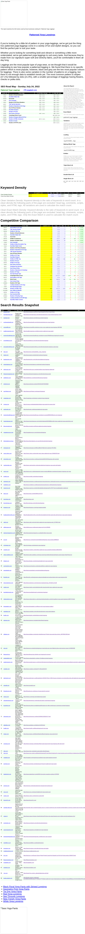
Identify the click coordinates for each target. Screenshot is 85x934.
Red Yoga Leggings (12, 894)
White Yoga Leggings (13, 901)
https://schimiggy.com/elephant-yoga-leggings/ (34, 545)
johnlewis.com (7, 481)
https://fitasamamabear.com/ (30, 859)
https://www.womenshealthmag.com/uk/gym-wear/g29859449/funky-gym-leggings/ (43, 415)
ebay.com (6, 493)
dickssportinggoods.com (9, 836)
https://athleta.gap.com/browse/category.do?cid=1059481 (37, 527)
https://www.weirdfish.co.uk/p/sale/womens (34, 842)
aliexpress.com (7, 716)
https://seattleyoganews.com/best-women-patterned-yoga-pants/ (38, 331)
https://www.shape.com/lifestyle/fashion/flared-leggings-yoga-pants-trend (41, 734)
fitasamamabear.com (8, 859)
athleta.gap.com (7, 527)
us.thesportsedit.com (8, 322)
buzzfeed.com (7, 705)
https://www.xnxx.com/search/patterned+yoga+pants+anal (37, 792)
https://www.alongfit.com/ (29, 685)
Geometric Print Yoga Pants (16, 889)
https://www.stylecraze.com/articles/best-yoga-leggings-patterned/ (39, 369)
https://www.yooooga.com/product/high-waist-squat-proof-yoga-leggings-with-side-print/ (44, 743)
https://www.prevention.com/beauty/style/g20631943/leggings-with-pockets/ (41, 459)
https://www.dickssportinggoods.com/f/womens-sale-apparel (38, 836)
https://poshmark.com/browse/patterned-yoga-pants (35, 409)
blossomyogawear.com (9, 373)
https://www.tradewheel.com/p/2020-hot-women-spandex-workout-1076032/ (41, 774)
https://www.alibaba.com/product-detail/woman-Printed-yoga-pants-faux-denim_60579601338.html (47, 634)
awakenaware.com (8, 662)
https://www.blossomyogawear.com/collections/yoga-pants (37, 373)
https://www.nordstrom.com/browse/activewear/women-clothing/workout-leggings (42, 484)
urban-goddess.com (8, 554)
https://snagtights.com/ (29, 862)
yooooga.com (7, 743)
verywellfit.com (7, 327)
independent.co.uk (8, 599)
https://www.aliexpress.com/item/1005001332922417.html (37, 716)
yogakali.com (46, 225)
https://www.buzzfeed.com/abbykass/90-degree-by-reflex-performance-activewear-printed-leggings (47, 705)
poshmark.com (7, 409)
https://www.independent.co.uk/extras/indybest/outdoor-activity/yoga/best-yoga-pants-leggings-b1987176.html (49, 599)
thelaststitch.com (7, 606)
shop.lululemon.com (8, 582)
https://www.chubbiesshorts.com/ (31, 851)
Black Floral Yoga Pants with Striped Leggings (25, 886)
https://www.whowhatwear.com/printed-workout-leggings (37, 364)
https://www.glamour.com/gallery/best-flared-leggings (36, 620)
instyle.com (6, 587)
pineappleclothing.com (9, 346)
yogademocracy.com (8, 432)
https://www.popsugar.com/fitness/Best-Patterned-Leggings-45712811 (40, 447)
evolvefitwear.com (8, 340)
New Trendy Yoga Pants (14, 899)
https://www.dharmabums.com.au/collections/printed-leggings (38, 441)
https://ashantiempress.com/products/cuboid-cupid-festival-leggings (39, 700)
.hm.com (6, 873)
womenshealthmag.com (9, 335)
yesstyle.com (7, 549)
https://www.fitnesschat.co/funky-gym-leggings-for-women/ (37, 654)
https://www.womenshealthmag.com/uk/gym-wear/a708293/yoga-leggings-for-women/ (44, 335)
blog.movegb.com (8, 426)
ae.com (5, 539)
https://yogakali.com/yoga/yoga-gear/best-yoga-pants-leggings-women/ (40, 757)
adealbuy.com (7, 725)
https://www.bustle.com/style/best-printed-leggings (35, 615)
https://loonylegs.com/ (29, 499)
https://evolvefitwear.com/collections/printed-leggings (36, 340)
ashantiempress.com (8, 700)
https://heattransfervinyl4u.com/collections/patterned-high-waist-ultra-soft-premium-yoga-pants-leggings (48, 514)
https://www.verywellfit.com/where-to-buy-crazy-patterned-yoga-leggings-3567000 (43, 327)
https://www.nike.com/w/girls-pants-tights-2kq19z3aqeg (36, 751)
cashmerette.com (8, 465)
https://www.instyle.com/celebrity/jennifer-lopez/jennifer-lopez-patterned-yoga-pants (43, 587)
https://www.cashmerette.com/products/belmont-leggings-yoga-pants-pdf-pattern (42, 465)
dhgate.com (6, 561)
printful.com (6, 476)
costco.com (6, 795)
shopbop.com (7, 867)
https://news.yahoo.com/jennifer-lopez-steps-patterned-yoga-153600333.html (42, 453)
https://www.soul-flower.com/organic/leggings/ (34, 391)
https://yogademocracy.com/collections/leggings (35, 432)
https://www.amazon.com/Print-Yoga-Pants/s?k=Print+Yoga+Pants (39, 312)
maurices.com (7, 488)
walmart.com (6, 317)
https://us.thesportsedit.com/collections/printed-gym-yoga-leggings (39, 322)
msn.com (6, 753)
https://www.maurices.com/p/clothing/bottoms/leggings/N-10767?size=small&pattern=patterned (46, 488)
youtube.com (7, 668)
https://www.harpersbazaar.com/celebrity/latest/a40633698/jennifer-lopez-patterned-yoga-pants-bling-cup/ (48, 421)
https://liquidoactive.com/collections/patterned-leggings (36, 359)
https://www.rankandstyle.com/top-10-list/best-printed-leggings (38, 658)
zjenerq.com (6, 785)
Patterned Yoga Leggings (10, 90)
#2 (73, 225)
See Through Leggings (14, 896)
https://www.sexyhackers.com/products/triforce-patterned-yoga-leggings (40, 566)
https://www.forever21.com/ (30, 800)
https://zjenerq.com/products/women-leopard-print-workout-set (38, 785)
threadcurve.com (7, 691)
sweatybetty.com (7, 570)
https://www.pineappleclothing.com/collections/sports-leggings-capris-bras (41, 346)
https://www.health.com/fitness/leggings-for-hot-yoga (36, 728)
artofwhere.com (7, 377)
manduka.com (7, 611)
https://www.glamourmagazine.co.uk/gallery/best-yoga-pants (38, 532)
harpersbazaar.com (8, 421)
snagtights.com (7, 862)
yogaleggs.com (7, 398)
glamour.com (7, 620)
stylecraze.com (7, 369)
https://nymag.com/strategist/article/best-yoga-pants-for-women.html (39, 404)
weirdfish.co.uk (7, 842)
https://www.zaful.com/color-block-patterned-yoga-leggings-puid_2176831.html (42, 522)
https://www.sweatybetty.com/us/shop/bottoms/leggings (36, 570)
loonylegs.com (7, 499)
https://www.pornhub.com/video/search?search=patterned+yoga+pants (40, 763)
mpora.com (6, 696)
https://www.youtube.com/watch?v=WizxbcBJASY (35, 668)
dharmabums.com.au (8, 441)
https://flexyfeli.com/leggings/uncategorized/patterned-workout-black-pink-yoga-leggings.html (45, 577)
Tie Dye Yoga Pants (12, 891)
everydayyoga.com (8, 314)
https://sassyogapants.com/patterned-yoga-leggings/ (36, 829)
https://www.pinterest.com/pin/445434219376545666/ (36, 384)
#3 (77, 225)
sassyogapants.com (8, 829)
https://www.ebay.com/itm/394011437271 (33, 493)
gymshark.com (7, 823)
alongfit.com (6, 685)
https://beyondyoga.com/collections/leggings (34, 503)
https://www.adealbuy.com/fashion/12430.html (34, 725)
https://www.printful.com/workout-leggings (33, 476)
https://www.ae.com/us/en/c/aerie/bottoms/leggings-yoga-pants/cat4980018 (41, 539)
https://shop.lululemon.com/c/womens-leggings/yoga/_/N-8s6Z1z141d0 (40, 582)
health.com (6, 728)
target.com (6, 355)
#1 (68, 225)
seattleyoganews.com (9, 331)
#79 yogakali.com (30, 90)
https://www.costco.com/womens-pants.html (34, 795)
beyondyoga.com (8, 503)
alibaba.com (6, 634)
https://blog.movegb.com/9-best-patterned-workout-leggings (37, 426)
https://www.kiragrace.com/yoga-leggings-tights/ (35, 507)
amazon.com (7, 312)
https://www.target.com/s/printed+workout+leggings (35, 355)
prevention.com (7, 459)
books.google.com (8, 878)
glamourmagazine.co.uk (9, 532)
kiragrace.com (7, 507)
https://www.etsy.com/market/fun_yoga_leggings (35, 351)
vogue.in (6, 816)
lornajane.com (7, 848)
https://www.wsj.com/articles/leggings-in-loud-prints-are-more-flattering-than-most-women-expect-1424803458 (49, 648)
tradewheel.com (7, 774)
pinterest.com (7, 384)
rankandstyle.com (8, 658)
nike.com (6, 751)
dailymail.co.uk (7, 678)
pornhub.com (7, 763)
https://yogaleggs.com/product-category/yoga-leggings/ (36, 398)
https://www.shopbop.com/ (30, 867)
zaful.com (6, 522)
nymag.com (6, 404)
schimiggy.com (7, 545)
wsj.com (5, 648)
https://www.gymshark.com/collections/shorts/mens (35, 823)
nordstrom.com (7, 484)
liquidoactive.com (8, 359)
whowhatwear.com (8, 364)
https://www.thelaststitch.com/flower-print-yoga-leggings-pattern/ (38, 606)
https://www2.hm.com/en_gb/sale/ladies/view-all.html (36, 873)
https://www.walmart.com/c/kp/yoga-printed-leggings (36, 317)
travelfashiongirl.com (8, 592)
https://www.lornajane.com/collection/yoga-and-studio (36, 848)
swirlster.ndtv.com (8, 807)
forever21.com (7, 800)
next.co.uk (6, 471)
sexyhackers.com (8, 566)
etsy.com (6, 351)
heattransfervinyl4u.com (9, 514)
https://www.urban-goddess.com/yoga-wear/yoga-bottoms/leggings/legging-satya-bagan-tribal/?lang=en (48, 554)
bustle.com (6, 615)
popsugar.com (7, 447)
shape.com (6, 734)
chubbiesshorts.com (8, 851)
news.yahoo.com (7, 453)
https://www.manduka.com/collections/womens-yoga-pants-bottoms (39, 611)
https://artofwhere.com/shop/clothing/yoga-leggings (35, 377)
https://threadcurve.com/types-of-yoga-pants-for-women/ (37, 691)
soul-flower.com (7, 391)
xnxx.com (6, 792)
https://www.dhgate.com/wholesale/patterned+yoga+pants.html (38, 561)
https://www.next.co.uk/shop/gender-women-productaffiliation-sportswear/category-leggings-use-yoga (47, 471)
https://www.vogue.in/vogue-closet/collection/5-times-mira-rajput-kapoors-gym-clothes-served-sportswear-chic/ (49, 816)
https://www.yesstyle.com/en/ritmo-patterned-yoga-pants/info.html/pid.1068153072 (43, 549)
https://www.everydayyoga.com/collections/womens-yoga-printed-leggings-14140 (43, 314)
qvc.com (5, 855)
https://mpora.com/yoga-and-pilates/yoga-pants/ (35, 696)
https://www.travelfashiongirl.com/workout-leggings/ (36, 592)
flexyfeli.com (6, 577)
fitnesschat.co (7, 654)
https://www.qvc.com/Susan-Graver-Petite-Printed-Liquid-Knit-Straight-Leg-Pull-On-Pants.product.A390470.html (50, 855)
